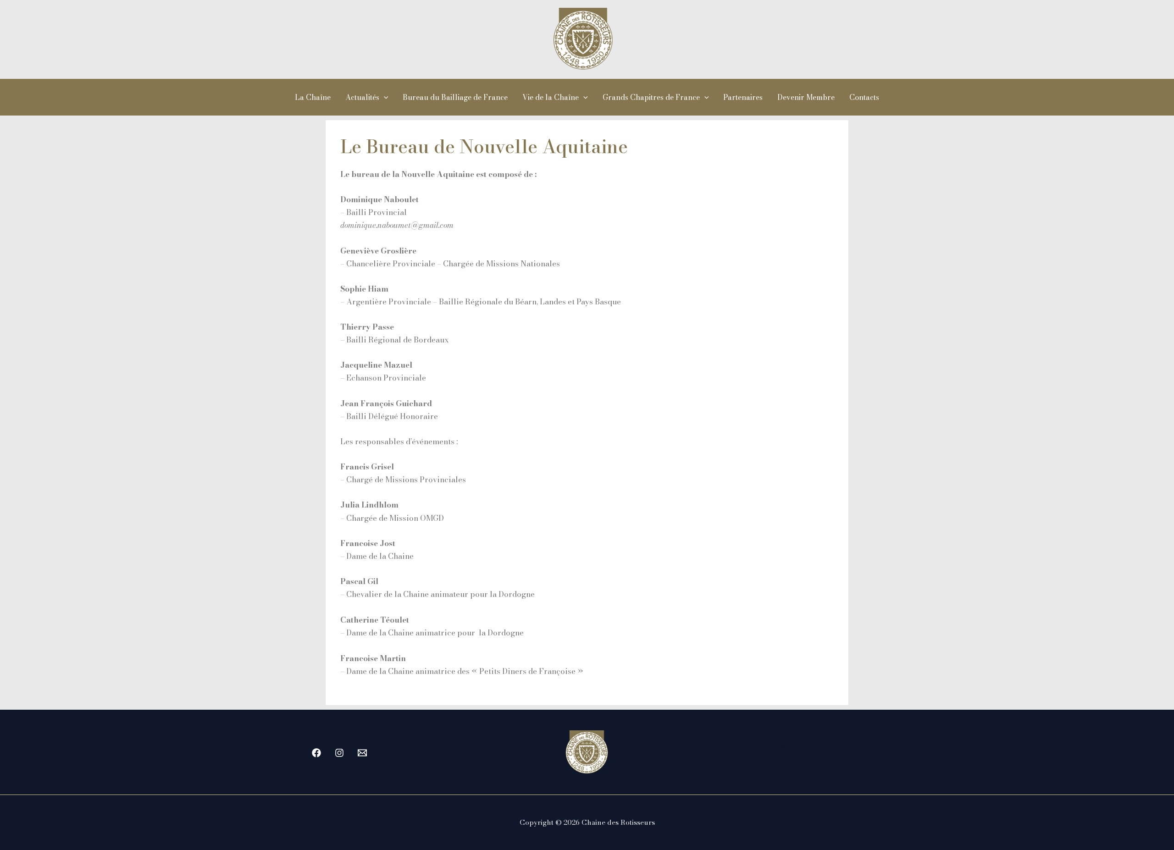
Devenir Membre (806, 97)
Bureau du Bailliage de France (455, 97)
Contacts (864, 97)
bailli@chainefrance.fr (820, 745)
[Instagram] (339, 752)
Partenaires (743, 97)
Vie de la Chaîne (550, 97)
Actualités (362, 97)
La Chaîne (313, 97)
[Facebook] (316, 752)
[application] (383, 97)
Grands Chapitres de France (651, 97)
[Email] (362, 752)
